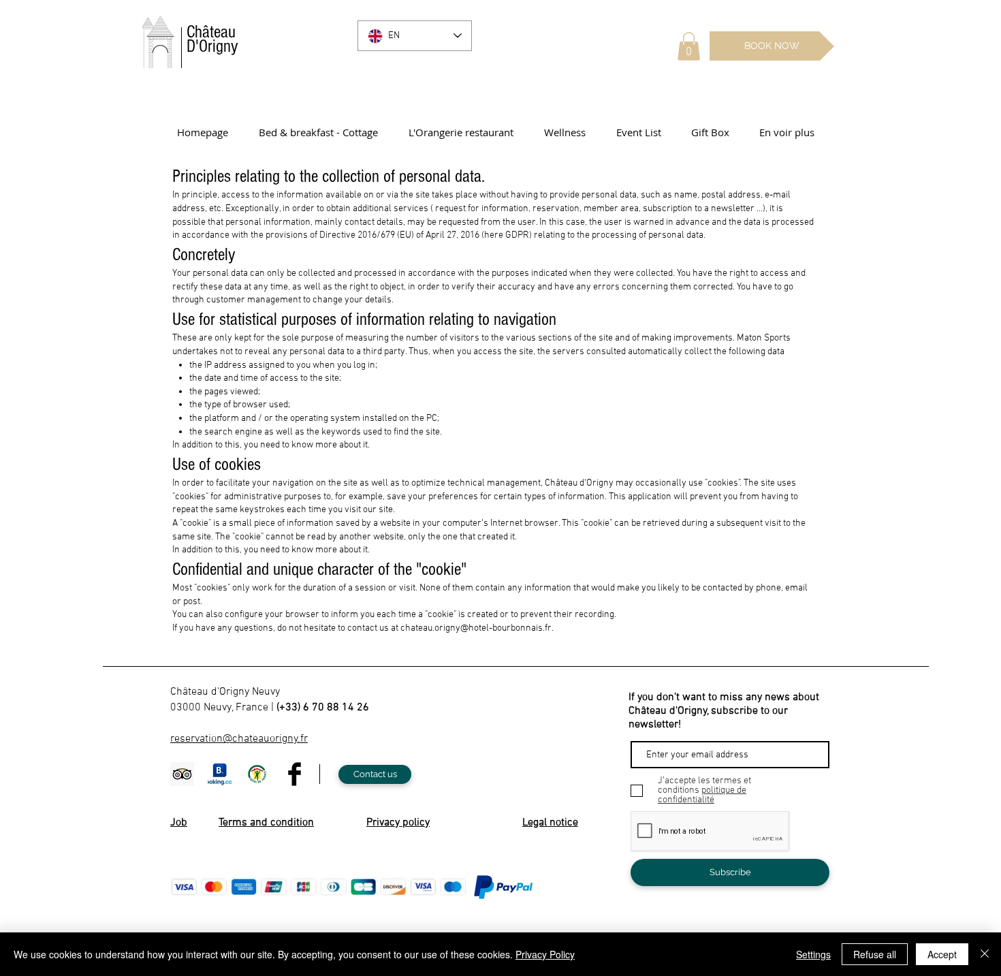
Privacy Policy (545, 954)
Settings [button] (813, 954)
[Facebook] (294, 774)
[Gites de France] (257, 774)
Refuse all (874, 954)
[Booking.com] (220, 774)
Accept (942, 954)
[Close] (984, 954)
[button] (689, 46)
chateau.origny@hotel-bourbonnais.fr (476, 628)
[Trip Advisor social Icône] (182, 774)
